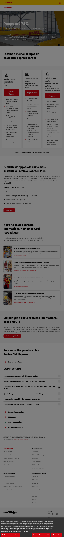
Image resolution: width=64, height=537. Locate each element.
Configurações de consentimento (10, 534)
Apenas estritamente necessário (41, 534)
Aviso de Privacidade (17, 531)
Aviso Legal (25, 531)
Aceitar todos (56, 534)
